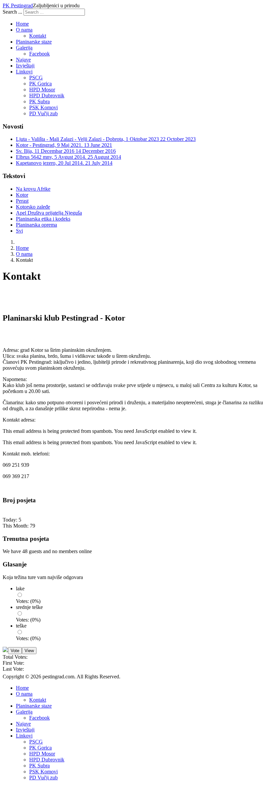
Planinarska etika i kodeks (43, 219)
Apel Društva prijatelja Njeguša (49, 213)
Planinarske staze (34, 42)
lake (20, 588)
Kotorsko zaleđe (33, 207)
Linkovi (24, 71)
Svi (19, 231)
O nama (24, 30)
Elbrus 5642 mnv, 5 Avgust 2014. (68, 157)
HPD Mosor (42, 89)
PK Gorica (40, 83)
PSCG (36, 77)
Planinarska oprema (36, 225)
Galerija (24, 47)
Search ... (12, 12)
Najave (23, 59)
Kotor (22, 195)
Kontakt (37, 36)
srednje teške (29, 607)
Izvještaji (25, 65)
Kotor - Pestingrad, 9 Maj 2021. (64, 145)
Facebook (39, 53)
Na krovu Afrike (33, 189)
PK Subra (39, 101)
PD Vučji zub (43, 113)
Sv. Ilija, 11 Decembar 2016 (66, 151)
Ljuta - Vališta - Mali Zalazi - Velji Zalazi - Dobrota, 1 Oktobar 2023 (106, 139)
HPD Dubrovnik (46, 95)
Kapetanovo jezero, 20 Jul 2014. (64, 163)
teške (21, 626)
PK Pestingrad (18, 5)
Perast (22, 201)
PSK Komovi (43, 107)
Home (22, 24)
